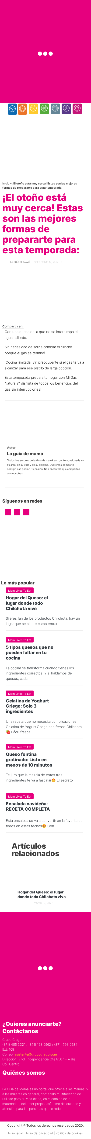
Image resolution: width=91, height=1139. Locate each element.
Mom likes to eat (19, 590)
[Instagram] (45, 54)
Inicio (5, 183)
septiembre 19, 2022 (46, 262)
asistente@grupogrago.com (35, 1054)
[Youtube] (51, 54)
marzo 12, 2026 (43, 903)
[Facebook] (40, 54)
